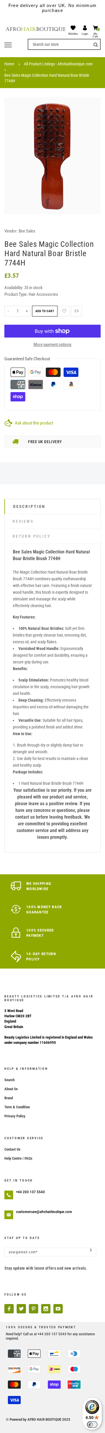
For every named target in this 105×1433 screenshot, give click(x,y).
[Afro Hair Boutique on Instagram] (45, 1308)
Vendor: (11, 231)
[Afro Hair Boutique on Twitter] (21, 1308)
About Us (11, 1089)
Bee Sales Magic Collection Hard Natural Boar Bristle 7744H (46, 78)
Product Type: (16, 294)
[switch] (92, 1424)
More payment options (52, 344)
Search (9, 1080)
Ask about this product (34, 423)
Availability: (14, 287)
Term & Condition (17, 1107)
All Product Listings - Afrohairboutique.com (58, 64)
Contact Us (12, 1149)
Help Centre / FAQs (18, 1158)
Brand (8, 1098)
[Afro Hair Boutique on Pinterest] (33, 1308)
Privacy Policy (14, 1116)
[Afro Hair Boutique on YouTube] (58, 1308)
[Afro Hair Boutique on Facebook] (9, 1308)
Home (9, 64)
